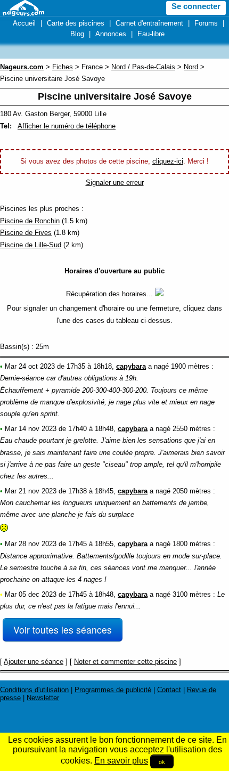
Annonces (110, 34)
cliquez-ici (167, 161)
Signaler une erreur (115, 182)
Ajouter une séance (33, 662)
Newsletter (43, 698)
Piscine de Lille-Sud (30, 245)
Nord (191, 67)
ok (162, 761)
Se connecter (195, 6)
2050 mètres (192, 491)
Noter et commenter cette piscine (125, 662)
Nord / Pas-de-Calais (143, 67)
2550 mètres (192, 429)
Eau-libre (151, 34)
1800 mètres (192, 544)
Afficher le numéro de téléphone (67, 126)
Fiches (62, 67)
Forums (206, 23)
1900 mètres (190, 366)
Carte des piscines (75, 23)
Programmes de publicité (113, 690)
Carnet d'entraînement (149, 23)
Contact (169, 690)
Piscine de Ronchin (30, 221)
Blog (77, 34)
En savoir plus (121, 760)
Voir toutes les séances (62, 629)
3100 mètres (192, 594)
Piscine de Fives (26, 233)
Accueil (24, 23)
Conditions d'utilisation (34, 690)
